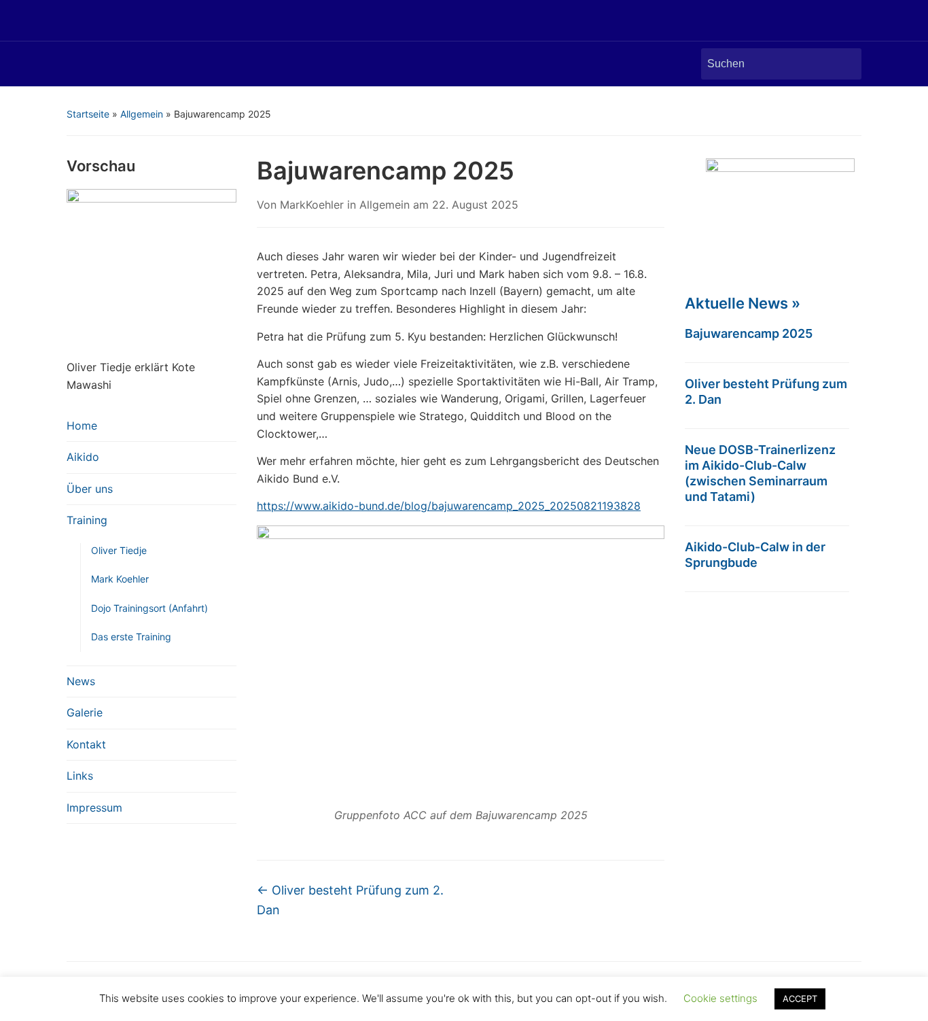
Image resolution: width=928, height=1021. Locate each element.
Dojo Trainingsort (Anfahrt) (149, 608)
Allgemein (141, 114)
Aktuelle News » (742, 303)
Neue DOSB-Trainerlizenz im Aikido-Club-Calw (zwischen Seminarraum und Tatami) (760, 473)
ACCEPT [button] (800, 998)
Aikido (83, 457)
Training (87, 520)
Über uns (90, 489)
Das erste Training (131, 636)
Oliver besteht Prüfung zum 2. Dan (350, 900)
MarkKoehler (312, 204)
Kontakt (86, 744)
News (81, 681)
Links (80, 775)
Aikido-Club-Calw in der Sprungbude (755, 555)
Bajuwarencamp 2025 (749, 333)
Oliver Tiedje (119, 550)
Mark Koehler (120, 579)
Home (82, 425)
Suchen (844, 63)
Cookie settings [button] (720, 998)
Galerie (85, 712)
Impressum (94, 807)
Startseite (88, 114)
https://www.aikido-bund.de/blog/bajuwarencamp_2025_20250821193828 (449, 506)
